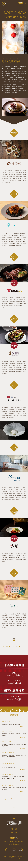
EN (24, 2)
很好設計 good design (15, 858)
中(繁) (20, 2)
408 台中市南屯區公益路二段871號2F (14, 842)
